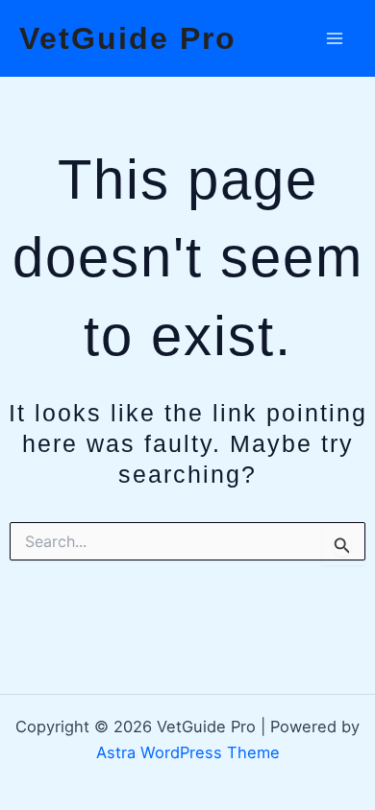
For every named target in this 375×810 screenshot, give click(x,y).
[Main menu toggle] (334, 38)
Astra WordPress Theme (188, 752)
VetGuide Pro (128, 38)
